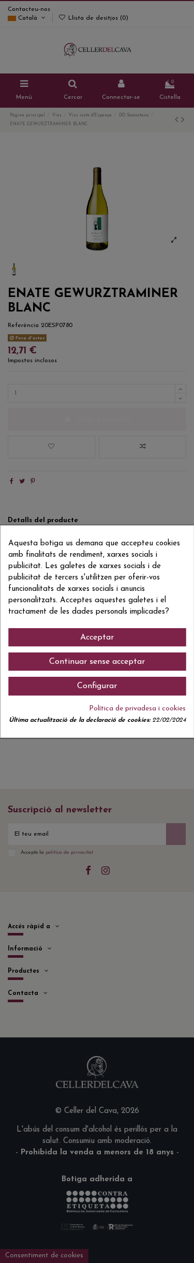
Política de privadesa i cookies (137, 708)
